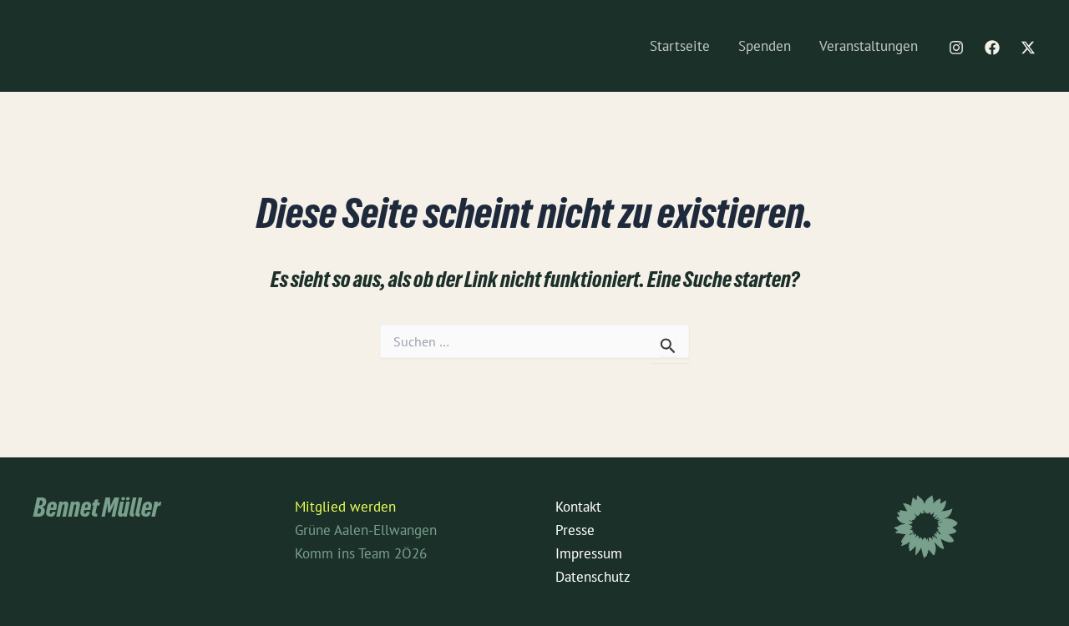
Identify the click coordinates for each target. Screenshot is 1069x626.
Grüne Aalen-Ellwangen (366, 530)
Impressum (588, 553)
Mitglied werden (345, 506)
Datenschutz (593, 577)
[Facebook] (992, 47)
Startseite (680, 46)
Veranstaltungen (868, 46)
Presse (575, 530)
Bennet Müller (96, 511)
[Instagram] (956, 47)
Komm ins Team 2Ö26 (361, 553)
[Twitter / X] (1028, 47)
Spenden (764, 46)
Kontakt (578, 506)
